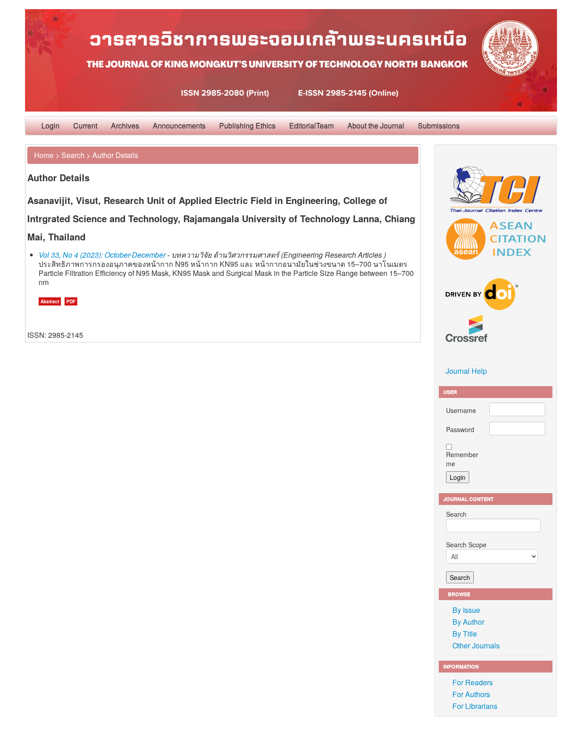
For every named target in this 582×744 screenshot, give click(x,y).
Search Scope (466, 544)
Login (50, 125)
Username (461, 410)
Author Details (115, 155)
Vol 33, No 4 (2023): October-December (102, 255)
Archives (125, 125)
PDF (70, 301)
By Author (468, 622)
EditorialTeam (311, 125)
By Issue (466, 610)
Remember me (462, 459)
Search (73, 155)
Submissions (439, 125)
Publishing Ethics (247, 125)
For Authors (471, 694)
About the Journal (375, 125)
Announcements (179, 125)
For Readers (472, 682)
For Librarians (474, 706)
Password (460, 429)
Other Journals (476, 645)
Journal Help (466, 371)
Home (44, 155)
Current (85, 125)
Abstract (49, 301)
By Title (464, 633)
